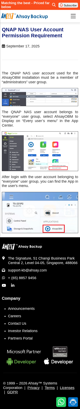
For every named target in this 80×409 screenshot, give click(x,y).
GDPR (12, 392)
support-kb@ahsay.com (27, 270)
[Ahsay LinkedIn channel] (12, 285)
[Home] (24, 16)
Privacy (33, 388)
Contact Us (17, 323)
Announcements (21, 309)
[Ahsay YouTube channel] (4, 285)
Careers (14, 316)
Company (11, 298)
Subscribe (70, 5)
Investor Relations (23, 331)
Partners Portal (20, 338)
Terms (50, 388)
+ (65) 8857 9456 (22, 278)
